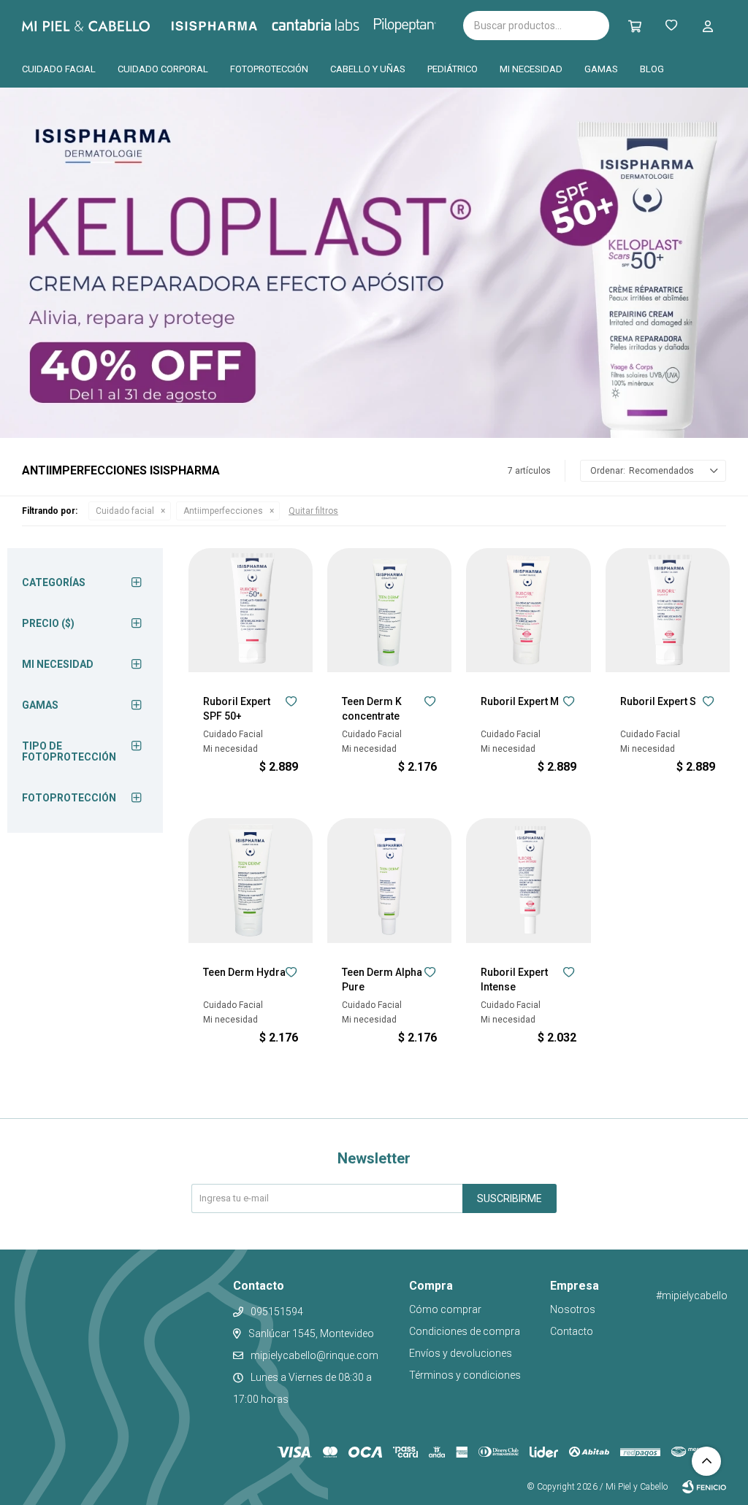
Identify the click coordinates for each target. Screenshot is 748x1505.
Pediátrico (452, 68)
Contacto (571, 1331)
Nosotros (572, 1309)
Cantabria (340, 24)
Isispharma (234, 26)
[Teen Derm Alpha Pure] (389, 880)
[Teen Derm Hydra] (250, 880)
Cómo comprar (445, 1309)
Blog (652, 68)
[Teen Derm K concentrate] (389, 610)
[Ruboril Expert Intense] (528, 880)
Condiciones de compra (464, 1331)
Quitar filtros (313, 511)
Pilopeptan (415, 23)
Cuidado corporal (163, 68)
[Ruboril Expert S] (668, 610)
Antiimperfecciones (223, 511)
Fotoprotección (269, 68)
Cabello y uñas (367, 68)
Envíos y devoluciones (460, 1353)
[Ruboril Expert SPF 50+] (250, 610)
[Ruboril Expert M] (528, 610)
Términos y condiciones (465, 1375)
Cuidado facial (59, 68)
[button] (708, 25)
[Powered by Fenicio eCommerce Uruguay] (704, 1487)
